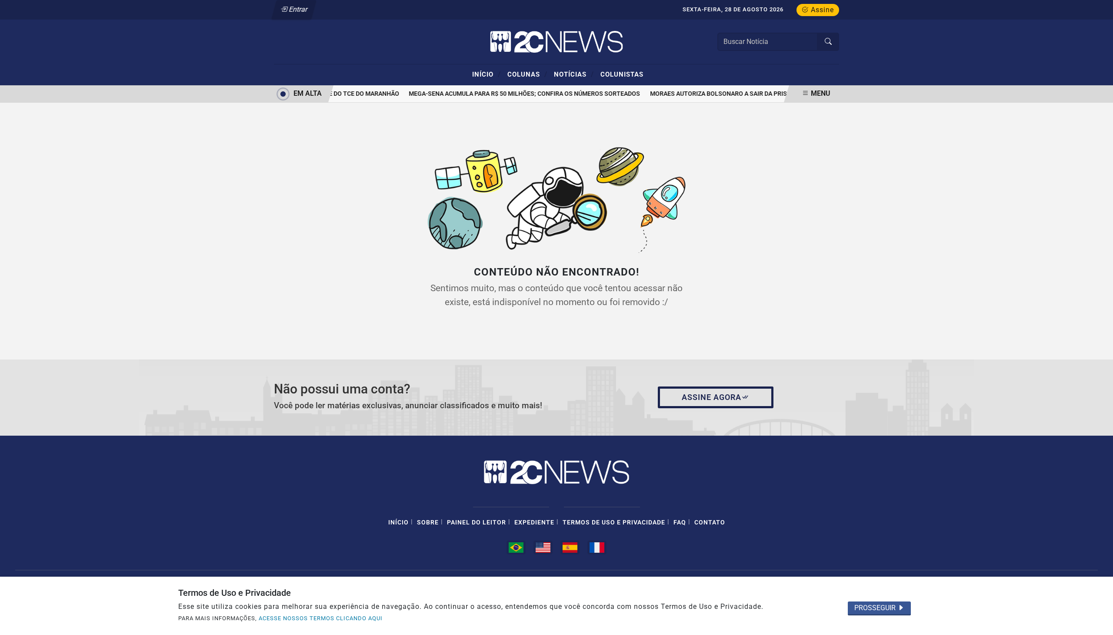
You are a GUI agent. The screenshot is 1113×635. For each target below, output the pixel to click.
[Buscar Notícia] (828, 42)
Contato (709, 522)
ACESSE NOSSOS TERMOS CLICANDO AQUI (321, 618)
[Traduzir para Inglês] (543, 547)
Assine (821, 10)
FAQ (679, 522)
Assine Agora (711, 397)
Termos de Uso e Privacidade (614, 522)
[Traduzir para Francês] (596, 547)
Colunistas (621, 74)
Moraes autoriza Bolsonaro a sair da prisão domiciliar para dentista (759, 93)
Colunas (527, 74)
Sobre (428, 522)
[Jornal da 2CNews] (556, 41)
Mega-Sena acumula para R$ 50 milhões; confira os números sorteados (520, 93)
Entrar (298, 9)
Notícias (574, 74)
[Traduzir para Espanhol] (570, 547)
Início (486, 74)
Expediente (534, 522)
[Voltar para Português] (516, 547)
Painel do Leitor (476, 522)
